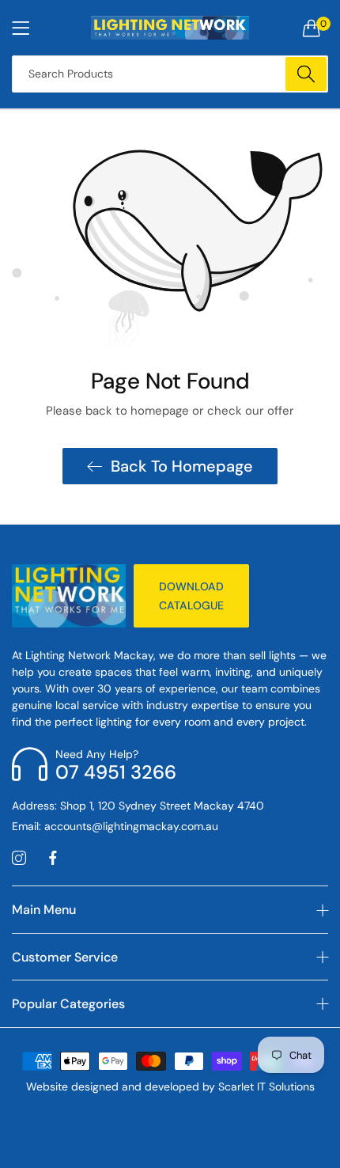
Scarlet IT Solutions (266, 1086)
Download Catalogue (191, 595)
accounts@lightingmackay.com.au (115, 826)
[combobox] (170, 74)
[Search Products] (306, 74)
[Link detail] (19, 859)
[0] (311, 27)
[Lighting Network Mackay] (170, 28)
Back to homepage (182, 466)
